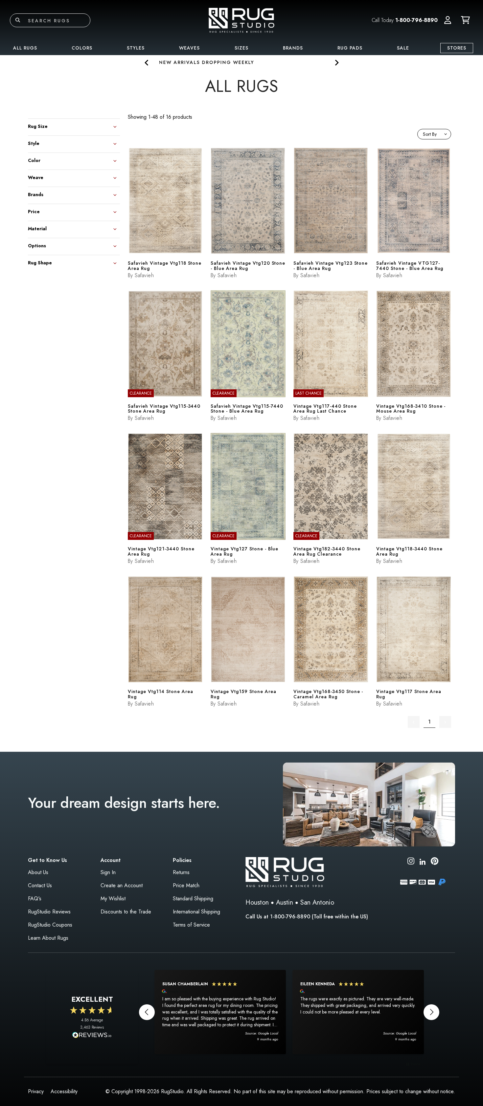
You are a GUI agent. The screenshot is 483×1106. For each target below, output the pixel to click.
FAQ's (34, 898)
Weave (35, 177)
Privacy (36, 1091)
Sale (403, 48)
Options (37, 245)
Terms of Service (191, 925)
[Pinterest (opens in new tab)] (434, 862)
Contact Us (40, 885)
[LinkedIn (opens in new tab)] (423, 861)
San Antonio (317, 902)
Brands (293, 48)
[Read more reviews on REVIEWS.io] (92, 1036)
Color (34, 160)
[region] (289, 1011)
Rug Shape (40, 262)
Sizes (241, 48)
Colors (82, 48)
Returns (181, 872)
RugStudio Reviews (49, 911)
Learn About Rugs (48, 938)
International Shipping (196, 911)
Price (34, 211)
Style (33, 143)
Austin (284, 902)
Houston (257, 902)
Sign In (108, 872)
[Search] (17, 20)
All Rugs (25, 48)
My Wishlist (113, 898)
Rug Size (38, 126)
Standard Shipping (193, 898)
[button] (447, 20)
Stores (456, 48)
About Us (38, 872)
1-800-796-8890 (416, 20)
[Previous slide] (146, 62)
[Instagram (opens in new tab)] (410, 862)
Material (37, 228)
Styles (136, 48)
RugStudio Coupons (50, 925)
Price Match (186, 885)
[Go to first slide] (336, 62)
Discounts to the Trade (126, 911)
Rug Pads (349, 48)
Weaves (189, 48)
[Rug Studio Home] (241, 20)
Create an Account (122, 885)
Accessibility (64, 1091)
